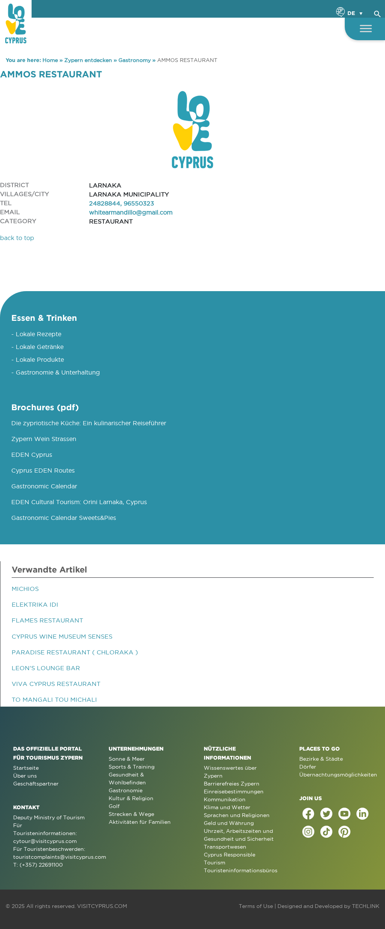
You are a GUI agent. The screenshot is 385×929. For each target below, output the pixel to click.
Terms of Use (256, 906)
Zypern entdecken (88, 60)
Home (50, 60)
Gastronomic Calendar (44, 486)
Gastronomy (134, 60)
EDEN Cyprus (31, 454)
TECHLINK (365, 906)
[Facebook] (308, 814)
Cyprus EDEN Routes (43, 470)
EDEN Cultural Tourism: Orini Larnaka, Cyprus (79, 501)
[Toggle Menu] (366, 28)
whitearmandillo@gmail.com (131, 212)
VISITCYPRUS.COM (102, 906)
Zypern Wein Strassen (43, 438)
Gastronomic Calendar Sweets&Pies (63, 517)
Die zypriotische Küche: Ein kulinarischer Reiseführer (88, 423)
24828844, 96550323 (121, 203)
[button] (377, 13)
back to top (17, 237)
